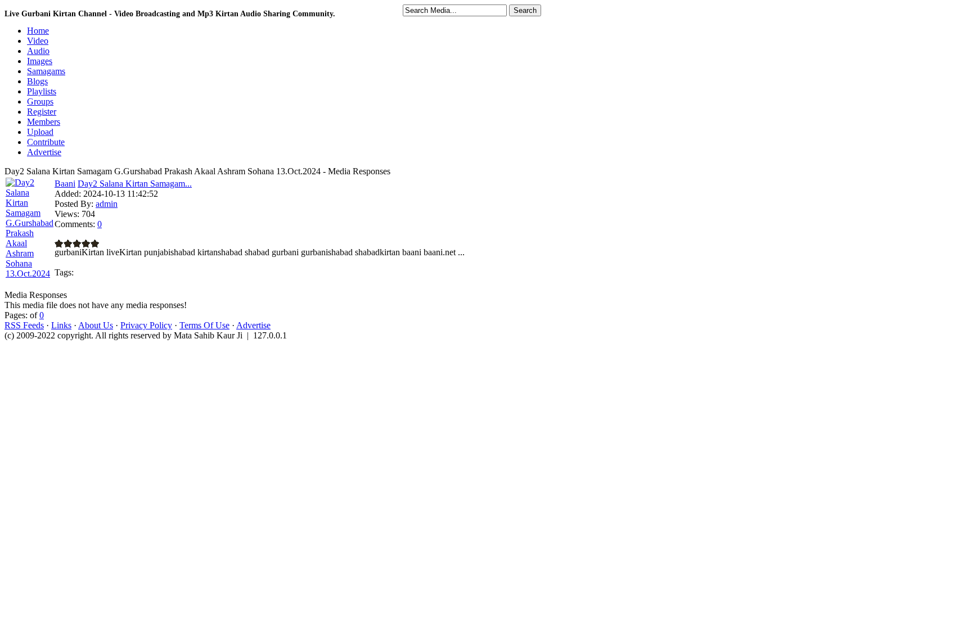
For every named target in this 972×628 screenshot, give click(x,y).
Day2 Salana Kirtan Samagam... (135, 183)
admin (107, 204)
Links (61, 325)
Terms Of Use (204, 325)
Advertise (253, 325)
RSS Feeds (24, 325)
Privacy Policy (146, 325)
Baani (65, 183)
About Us (95, 325)
